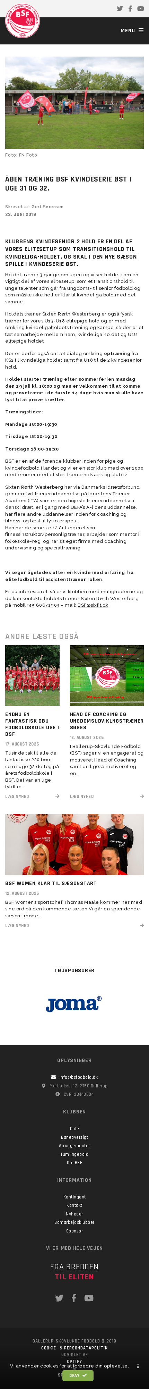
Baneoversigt (74, 1137)
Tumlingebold (74, 1154)
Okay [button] (75, 1375)
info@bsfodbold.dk (79, 1077)
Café (74, 1128)
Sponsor (74, 1231)
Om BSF (74, 1162)
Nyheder (74, 1214)
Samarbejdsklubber (74, 1222)
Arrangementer (74, 1145)
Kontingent (74, 1197)
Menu (129, 30)
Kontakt (74, 1205)
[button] (138, 1366)
